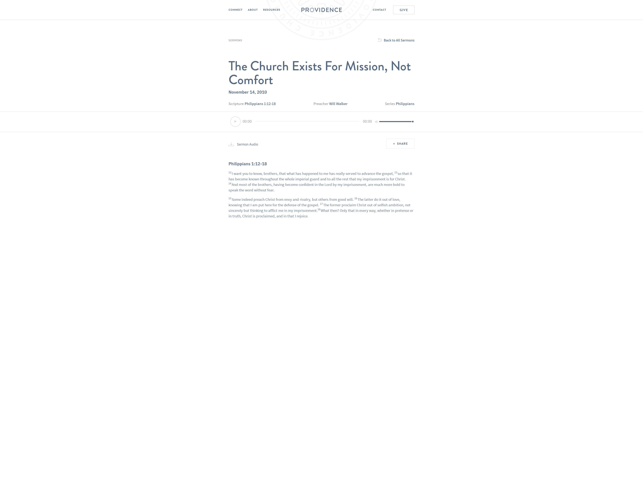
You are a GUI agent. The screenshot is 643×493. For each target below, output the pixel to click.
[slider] (396, 121)
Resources (271, 10)
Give (404, 10)
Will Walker (338, 103)
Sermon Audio (247, 144)
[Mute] (376, 121)
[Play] (235, 121)
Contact (379, 10)
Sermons (235, 40)
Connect (235, 10)
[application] (321, 121)
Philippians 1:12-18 (260, 103)
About (253, 10)
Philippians (405, 103)
